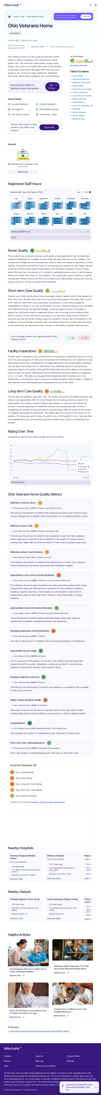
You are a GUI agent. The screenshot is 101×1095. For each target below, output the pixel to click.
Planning (39, 1061)
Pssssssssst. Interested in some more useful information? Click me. (79, 1087)
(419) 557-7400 (16, 879)
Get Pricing (51, 86)
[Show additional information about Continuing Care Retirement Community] (22, 109)
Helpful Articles (78, 119)
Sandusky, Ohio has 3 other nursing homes (48, 802)
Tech (6, 1066)
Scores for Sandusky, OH (82, 105)
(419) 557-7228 (16, 918)
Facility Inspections (80, 92)
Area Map (76, 109)
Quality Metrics (78, 102)
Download (86, 16)
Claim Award (23, 172)
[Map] (50, 826)
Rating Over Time (79, 99)
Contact (7, 1056)
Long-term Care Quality (81, 96)
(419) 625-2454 (37, 47)
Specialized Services (80, 79)
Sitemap (70, 1061)
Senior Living (19, 17)
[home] (12, 5)
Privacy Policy (73, 1056)
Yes (72, 338)
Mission (7, 1061)
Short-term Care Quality (82, 89)
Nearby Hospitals (79, 112)
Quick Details (77, 76)
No (85, 338)
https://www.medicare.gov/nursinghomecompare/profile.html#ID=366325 (39, 1031)
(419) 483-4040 (53, 878)
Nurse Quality (77, 86)
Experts (39, 1056)
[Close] (96, 1087)
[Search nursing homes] (90, 4)
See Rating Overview (78, 65)
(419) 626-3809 (53, 918)
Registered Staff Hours (81, 82)
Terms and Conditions (45, 1066)
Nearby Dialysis (78, 115)
